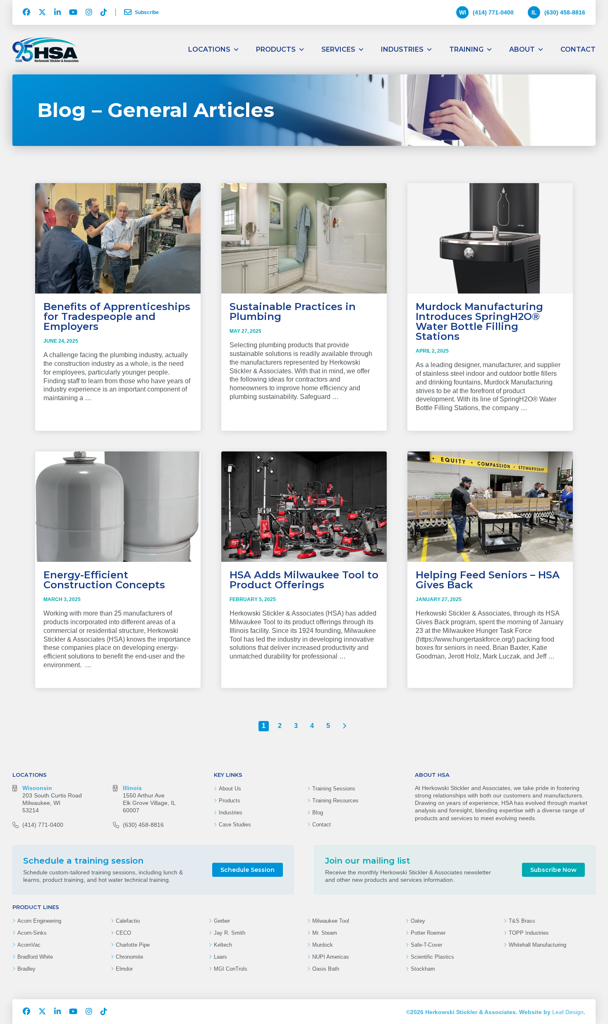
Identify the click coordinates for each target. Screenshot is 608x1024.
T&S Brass (522, 921)
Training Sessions (333, 788)
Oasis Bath (325, 968)
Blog (317, 812)
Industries (402, 49)
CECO (123, 933)
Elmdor (124, 968)
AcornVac (29, 945)
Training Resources (335, 800)
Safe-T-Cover (426, 945)
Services (338, 49)
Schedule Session (247, 870)
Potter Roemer (428, 933)
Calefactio (128, 921)
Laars (220, 957)
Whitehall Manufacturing (537, 945)
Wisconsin (37, 788)
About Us (230, 788)
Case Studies (235, 824)
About (522, 49)
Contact (578, 49)
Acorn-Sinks (32, 933)
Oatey (418, 921)
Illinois (132, 788)
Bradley (26, 968)
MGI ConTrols (230, 968)
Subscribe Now (553, 870)
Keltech (223, 945)
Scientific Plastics (432, 957)
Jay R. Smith (229, 933)
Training (466, 49)
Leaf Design (568, 1012)
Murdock (322, 945)
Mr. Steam (324, 933)
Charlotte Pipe (133, 945)
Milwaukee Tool (330, 921)
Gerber (222, 921)
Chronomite (129, 957)
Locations (209, 49)
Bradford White (35, 957)
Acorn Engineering (39, 921)
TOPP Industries (529, 933)
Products (276, 49)
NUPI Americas (330, 957)
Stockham (423, 968)
